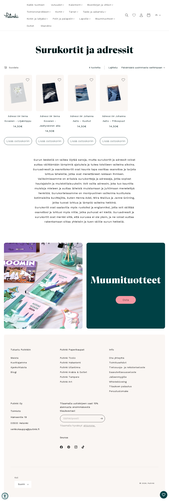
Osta (126, 299)
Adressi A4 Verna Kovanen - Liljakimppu (17, 118)
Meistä (14, 358)
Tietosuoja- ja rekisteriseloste (127, 367)
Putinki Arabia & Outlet (73, 372)
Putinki (151, 483)
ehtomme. (90, 425)
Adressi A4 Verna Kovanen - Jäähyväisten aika (49, 121)
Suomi (21, 484)
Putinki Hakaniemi (70, 362)
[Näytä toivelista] (134, 15)
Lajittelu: (113, 67)
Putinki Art (66, 381)
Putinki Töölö (68, 358)
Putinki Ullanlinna (70, 367)
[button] (57, 4)
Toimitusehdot (117, 362)
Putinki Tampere (69, 377)
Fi (156, 15)
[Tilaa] (101, 418)
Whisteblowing (118, 381)
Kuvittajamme (19, 362)
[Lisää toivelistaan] (27, 79)
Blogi (14, 372)
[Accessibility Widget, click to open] (5, 496)
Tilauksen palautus (120, 386)
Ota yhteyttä (116, 358)
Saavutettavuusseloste (122, 372)
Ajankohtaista (19, 367)
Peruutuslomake (118, 391)
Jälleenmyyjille (118, 377)
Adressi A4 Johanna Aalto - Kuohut (82, 118)
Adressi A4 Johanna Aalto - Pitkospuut (114, 118)
